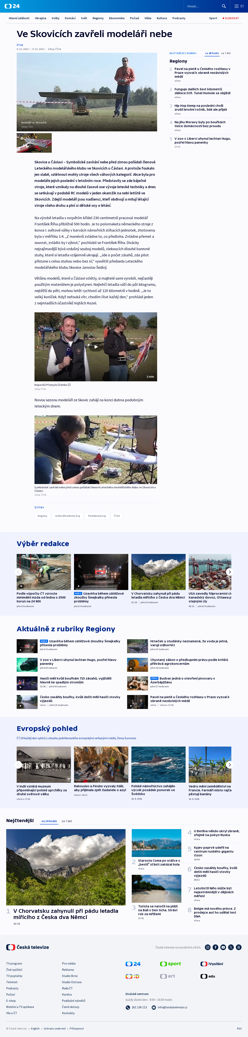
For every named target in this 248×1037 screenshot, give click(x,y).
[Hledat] (224, 6)
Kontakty (68, 1013)
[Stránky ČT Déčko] (132, 976)
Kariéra (67, 994)
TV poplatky (14, 976)
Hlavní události (19, 18)
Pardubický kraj (97, 516)
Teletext (12, 982)
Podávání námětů (73, 1001)
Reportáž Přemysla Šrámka (50, 385)
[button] (95, 346)
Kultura (162, 18)
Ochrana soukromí (54, 1028)
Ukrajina (40, 18)
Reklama (68, 970)
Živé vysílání (14, 970)
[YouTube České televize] (223, 947)
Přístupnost (77, 1028)
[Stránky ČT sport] (170, 964)
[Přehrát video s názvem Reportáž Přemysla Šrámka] (96, 346)
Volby (55, 18)
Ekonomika (117, 18)
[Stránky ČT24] (133, 964)
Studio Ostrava (72, 982)
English (35, 1028)
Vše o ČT (11, 1013)
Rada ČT (67, 988)
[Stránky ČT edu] (208, 976)
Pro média (69, 963)
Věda (148, 18)
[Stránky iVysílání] (212, 964)
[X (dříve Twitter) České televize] (231, 947)
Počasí (134, 18)
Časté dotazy (70, 1007)
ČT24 (20, 45)
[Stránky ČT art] (167, 976)
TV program (14, 963)
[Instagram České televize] (208, 947)
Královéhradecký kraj (67, 516)
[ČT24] (12, 6)
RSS (239, 1028)
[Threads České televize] (239, 947)
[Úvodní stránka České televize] (28, 947)
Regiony (98, 18)
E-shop (11, 1001)
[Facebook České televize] (215, 947)
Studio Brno (70, 976)
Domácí (70, 18)
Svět (84, 18)
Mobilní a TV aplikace (20, 1007)
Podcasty (178, 18)
